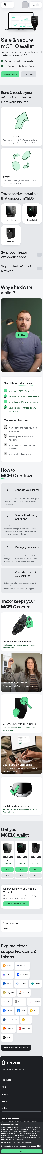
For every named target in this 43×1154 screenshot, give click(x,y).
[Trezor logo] (5, 5)
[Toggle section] (39, 255)
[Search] (25, 4)
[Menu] (10, 5)
